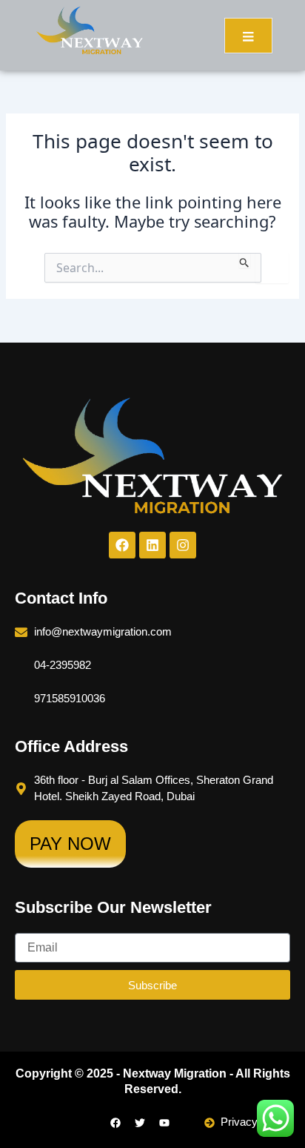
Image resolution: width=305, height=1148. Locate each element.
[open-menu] (248, 35)
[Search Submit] (244, 260)
